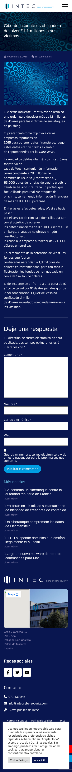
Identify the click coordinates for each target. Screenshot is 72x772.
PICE (62, 721)
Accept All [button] (40, 760)
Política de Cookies (41, 721)
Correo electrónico (17, 419)
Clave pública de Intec (23, 710)
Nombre (10, 404)
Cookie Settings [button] (19, 760)
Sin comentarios (43, 56)
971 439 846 (17, 696)
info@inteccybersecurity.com (27, 703)
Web (7, 435)
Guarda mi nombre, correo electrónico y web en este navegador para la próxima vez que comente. (35, 457)
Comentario (13, 354)
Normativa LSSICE (17, 721)
